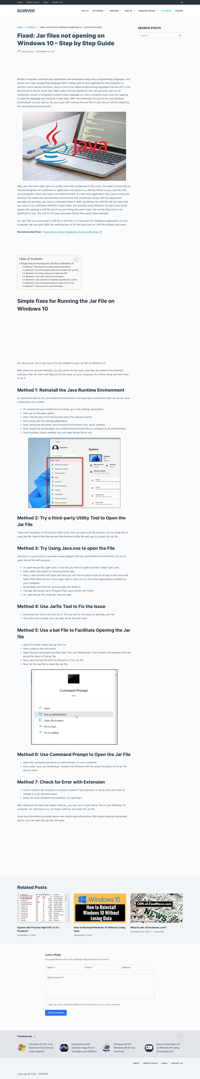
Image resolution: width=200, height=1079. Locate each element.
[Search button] (180, 35)
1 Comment (158, 931)
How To (85, 11)
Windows (114, 11)
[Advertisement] (74, 66)
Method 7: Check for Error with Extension (44, 286)
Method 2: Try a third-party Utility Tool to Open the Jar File (52, 270)
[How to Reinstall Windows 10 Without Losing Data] (100, 908)
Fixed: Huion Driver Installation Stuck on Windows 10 (72, 231)
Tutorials (166, 11)
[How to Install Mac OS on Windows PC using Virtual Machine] (149, 1048)
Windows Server (147, 11)
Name (51, 967)
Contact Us (57, 2)
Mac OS (128, 11)
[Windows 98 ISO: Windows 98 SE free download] (106, 1048)
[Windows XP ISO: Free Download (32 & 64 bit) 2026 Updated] (21, 1048)
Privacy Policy (33, 2)
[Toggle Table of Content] (74, 259)
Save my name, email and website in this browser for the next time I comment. (85, 1004)
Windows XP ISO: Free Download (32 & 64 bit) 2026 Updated (41, 1048)
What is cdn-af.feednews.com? (148, 927)
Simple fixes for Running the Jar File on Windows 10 (47, 263)
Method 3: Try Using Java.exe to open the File (46, 273)
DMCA (45, 2)
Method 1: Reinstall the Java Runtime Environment (47, 267)
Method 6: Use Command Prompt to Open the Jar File (50, 283)
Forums (179, 11)
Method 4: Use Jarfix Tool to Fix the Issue (44, 276)
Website (126, 967)
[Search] (182, 2)
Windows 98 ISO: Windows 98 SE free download (124, 1048)
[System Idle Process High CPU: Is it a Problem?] (43, 908)
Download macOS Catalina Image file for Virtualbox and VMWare (84, 1048)
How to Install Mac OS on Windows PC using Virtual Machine (168, 1048)
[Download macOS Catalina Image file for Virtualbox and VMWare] (64, 1048)
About (20, 2)
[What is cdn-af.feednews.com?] (156, 908)
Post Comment (56, 1012)
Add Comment (55, 977)
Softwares (97, 11)
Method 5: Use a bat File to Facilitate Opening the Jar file (51, 279)
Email (88, 967)
